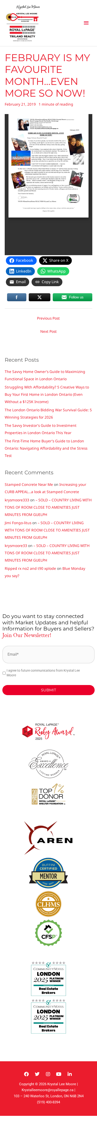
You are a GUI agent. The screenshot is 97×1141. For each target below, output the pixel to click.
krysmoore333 (17, 500)
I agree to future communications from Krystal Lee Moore (43, 673)
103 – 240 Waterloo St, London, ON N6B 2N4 (49, 1096)
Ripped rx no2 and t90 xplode (30, 568)
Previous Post (48, 318)
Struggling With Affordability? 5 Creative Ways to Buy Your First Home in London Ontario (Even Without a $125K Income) (47, 394)
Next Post (48, 331)
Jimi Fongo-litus (18, 522)
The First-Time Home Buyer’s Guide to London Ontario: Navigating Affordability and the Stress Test (46, 448)
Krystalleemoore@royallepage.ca (47, 1090)
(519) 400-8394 (48, 1102)
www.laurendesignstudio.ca (34, 1041)
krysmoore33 (16, 545)
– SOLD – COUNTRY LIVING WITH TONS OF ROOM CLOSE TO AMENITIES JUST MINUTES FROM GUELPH (48, 507)
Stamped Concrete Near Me (29, 484)
